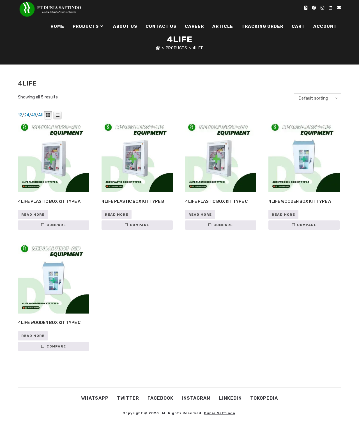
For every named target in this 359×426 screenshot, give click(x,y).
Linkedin (230, 398)
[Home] (158, 48)
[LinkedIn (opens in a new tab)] (330, 8)
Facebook (160, 398)
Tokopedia (264, 398)
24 (26, 115)
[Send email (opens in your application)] (339, 8)
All (40, 115)
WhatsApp (95, 398)
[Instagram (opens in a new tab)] (322, 8)
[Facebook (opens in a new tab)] (314, 8)
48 (33, 115)
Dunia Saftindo (219, 413)
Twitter (128, 398)
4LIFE (198, 48)
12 (20, 115)
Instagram (196, 398)
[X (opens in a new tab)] (306, 8)
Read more (33, 215)
